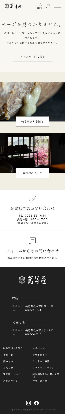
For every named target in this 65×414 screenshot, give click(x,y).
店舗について (10, 381)
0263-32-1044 (35, 215)
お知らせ (8, 368)
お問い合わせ (39, 381)
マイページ (38, 348)
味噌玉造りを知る (32, 121)
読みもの (8, 361)
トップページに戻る (32, 56)
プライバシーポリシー (44, 368)
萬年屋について (32, 173)
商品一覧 (8, 355)
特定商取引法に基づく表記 (45, 374)
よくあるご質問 (41, 361)
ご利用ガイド (39, 355)
